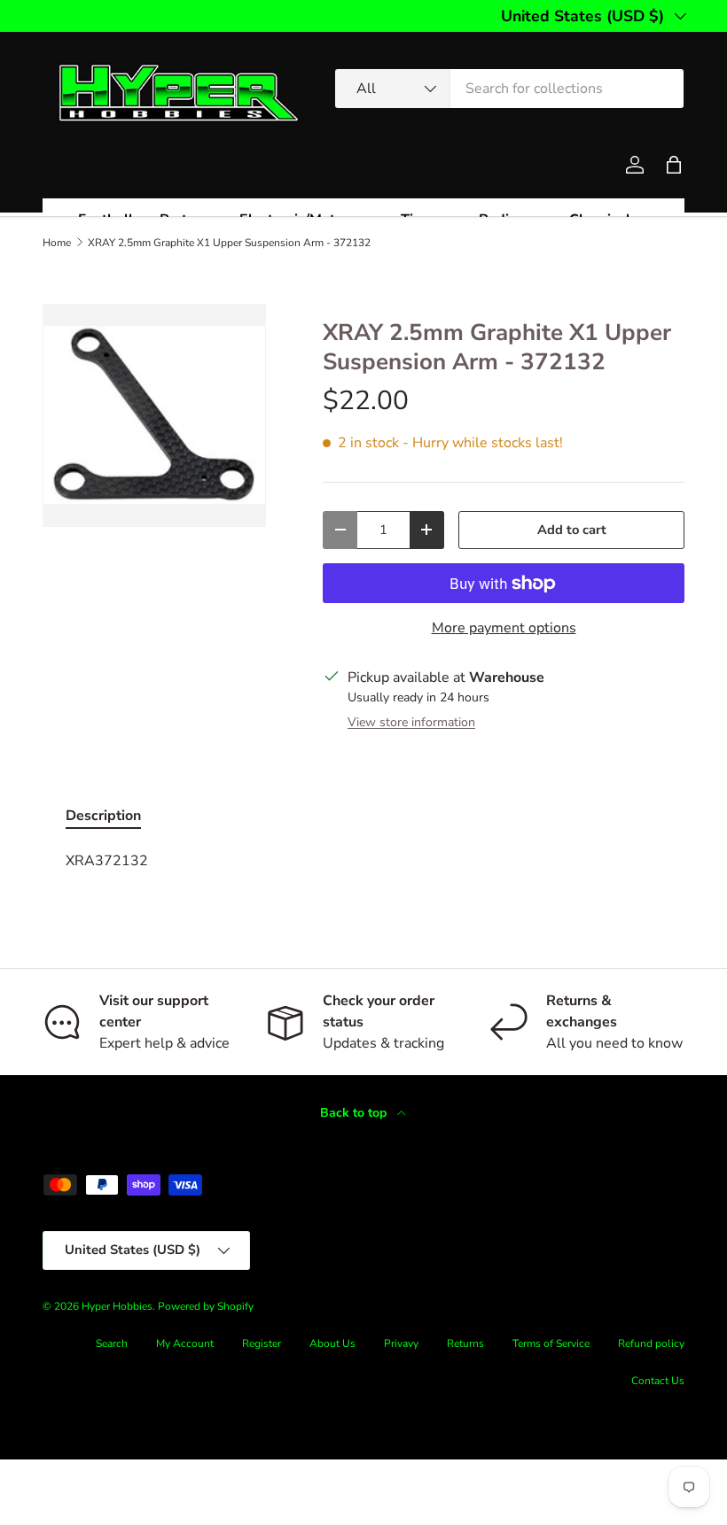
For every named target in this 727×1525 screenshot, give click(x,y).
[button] (673, 164)
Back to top (355, 1112)
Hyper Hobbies (117, 1306)
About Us (332, 1343)
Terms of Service (551, 1343)
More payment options (504, 628)
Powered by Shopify (206, 1306)
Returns (465, 1343)
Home (57, 242)
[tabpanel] (363, 860)
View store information (411, 722)
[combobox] (509, 88)
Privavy (401, 1343)
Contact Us (657, 1381)
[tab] (103, 815)
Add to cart (571, 529)
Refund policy (651, 1343)
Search (112, 1343)
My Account (185, 1343)
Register (261, 1343)
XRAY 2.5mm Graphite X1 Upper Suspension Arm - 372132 (229, 242)
